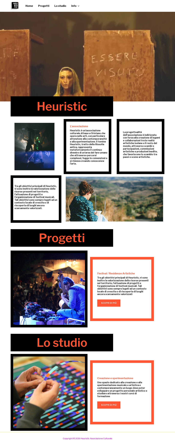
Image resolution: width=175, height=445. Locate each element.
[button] (77, 6)
